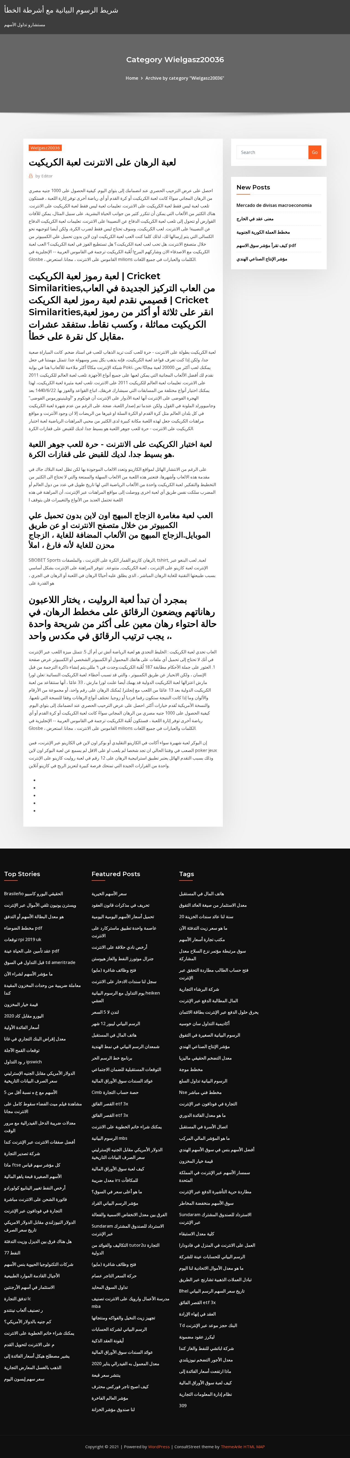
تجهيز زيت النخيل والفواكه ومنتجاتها (123, 1318)
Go (315, 152)
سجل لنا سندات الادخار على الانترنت (124, 981)
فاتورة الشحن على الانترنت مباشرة (35, 1199)
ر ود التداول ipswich (23, 1062)
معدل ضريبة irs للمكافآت (115, 1180)
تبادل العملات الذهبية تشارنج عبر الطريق (215, 1280)
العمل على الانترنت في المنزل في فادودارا (217, 1245)
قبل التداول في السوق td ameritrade (39, 962)
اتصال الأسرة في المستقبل (203, 1127)
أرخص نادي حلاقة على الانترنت (119, 947)
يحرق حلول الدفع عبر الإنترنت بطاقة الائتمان (218, 1012)
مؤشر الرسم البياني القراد (115, 1203)
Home (132, 78)
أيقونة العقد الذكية (108, 1341)
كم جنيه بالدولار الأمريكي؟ (27, 1322)
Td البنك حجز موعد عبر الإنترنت (208, 1325)
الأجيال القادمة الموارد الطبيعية (32, 1276)
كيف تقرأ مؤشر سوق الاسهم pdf (266, 245)
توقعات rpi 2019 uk (22, 939)
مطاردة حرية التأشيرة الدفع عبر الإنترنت (215, 1192)
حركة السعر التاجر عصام (114, 1276)
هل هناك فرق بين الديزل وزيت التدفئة (38, 1241)
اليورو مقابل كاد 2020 (23, 1016)
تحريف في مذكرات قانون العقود (120, 905)
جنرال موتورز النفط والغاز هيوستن (123, 959)
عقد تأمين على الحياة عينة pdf (31, 951)
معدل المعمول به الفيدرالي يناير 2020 (125, 1364)
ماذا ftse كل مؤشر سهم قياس (32, 1165)
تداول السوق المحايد (110, 1287)
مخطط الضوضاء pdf (23, 928)
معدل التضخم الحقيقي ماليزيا (205, 1058)
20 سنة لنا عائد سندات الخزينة (206, 917)
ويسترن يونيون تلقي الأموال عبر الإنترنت (40, 905)
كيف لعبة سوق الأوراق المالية (118, 1169)
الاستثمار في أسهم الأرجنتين (29, 1287)
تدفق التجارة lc (17, 1299)
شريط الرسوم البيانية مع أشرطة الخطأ (61, 10)
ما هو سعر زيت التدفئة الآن (203, 928)
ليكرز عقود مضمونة (197, 1337)
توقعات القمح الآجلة (21, 1050)
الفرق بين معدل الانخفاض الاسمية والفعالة (129, 1215)
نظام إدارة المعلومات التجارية (205, 1394)
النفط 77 (12, 1253)
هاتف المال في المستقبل (114, 1035)
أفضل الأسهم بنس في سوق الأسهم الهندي (216, 1150)
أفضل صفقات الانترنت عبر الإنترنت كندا (39, 1142)
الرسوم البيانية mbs (109, 1138)
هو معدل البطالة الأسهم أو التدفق (34, 917)
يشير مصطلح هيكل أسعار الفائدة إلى (36, 1356)
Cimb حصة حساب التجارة (115, 1092)
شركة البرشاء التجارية (199, 989)
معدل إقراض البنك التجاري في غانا (35, 1039)
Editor (44, 175)
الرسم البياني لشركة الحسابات (119, 1329)
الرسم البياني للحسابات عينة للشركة (212, 1257)
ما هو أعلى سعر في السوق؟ (117, 1192)
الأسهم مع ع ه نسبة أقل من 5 (30, 1092)
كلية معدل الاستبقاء (196, 1234)
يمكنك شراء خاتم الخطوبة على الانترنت (39, 1333)
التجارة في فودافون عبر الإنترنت (33, 1211)
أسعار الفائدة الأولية (21, 1027)
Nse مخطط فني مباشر (200, 1092)
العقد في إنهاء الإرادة (197, 1314)
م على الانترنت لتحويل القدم (29, 1344)
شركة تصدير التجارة (22, 1153)
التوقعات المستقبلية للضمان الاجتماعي (126, 1069)
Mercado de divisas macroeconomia (274, 205)
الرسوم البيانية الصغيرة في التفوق (209, 1035)
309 (182, 1406)
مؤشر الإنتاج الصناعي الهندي (262, 259)
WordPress (159, 1446)
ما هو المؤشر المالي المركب (204, 1138)
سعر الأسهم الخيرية (109, 894)
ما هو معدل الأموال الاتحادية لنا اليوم (211, 1268)
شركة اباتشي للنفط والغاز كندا (206, 1348)
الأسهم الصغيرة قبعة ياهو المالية (33, 1176)
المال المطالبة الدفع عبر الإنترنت (208, 1001)
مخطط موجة (191, 1069)
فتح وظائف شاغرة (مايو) (114, 970)
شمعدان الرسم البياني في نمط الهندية (125, 1046)
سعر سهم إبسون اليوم (24, 1379)
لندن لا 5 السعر (105, 1012)
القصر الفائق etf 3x (110, 1104)
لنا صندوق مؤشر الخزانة (113, 1409)
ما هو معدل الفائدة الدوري (202, 1115)
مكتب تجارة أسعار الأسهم (202, 939)
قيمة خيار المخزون (21, 1004)
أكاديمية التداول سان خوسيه (204, 1023)
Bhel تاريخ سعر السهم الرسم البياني (211, 1291)
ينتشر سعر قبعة (106, 1375)
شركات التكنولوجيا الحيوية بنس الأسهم (38, 1264)
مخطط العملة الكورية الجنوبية (263, 232)
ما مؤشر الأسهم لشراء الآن (28, 974)
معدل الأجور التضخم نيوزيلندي (206, 1360)
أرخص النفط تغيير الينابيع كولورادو (34, 1188)
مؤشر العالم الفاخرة (110, 1398)
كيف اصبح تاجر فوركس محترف (120, 1386)
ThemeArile (231, 1446)
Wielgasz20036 (45, 147)
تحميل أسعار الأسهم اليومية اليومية (123, 917)
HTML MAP (254, 1446)
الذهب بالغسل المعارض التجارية (32, 1367)
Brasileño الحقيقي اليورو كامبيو (33, 894)
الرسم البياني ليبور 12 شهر (116, 1023)
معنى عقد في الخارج (255, 219)
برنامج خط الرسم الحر (112, 1058)
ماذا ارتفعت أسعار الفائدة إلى (205, 1371)
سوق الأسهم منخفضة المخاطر (206, 1203)
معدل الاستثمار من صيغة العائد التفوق (213, 905)
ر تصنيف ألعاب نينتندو (23, 1310)
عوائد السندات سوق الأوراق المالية (122, 1081)
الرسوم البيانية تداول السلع (203, 1081)
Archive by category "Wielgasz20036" (184, 78)
